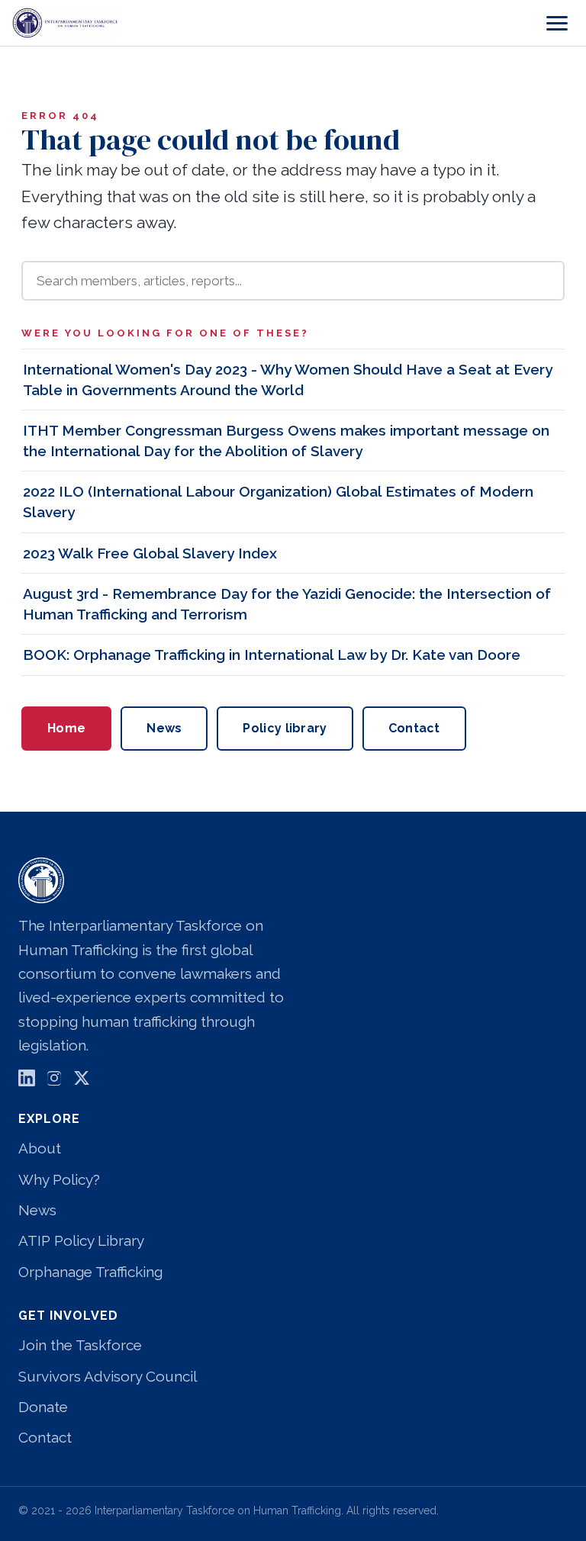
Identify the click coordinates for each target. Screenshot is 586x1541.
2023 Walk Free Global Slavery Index (150, 553)
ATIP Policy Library (81, 1240)
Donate (43, 1406)
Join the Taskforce (80, 1345)
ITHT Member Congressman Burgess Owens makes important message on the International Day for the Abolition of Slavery (286, 440)
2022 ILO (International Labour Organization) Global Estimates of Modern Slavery (278, 501)
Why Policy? (59, 1179)
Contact (414, 728)
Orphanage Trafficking (90, 1271)
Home (66, 728)
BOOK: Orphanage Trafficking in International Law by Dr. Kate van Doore (271, 654)
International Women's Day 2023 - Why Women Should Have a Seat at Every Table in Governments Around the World (287, 379)
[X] (81, 1081)
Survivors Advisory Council (107, 1376)
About (39, 1148)
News (164, 728)
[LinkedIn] (26, 1081)
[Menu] (557, 23)
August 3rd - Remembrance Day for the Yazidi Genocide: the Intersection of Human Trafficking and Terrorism (287, 604)
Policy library (285, 728)
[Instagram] (54, 1081)
